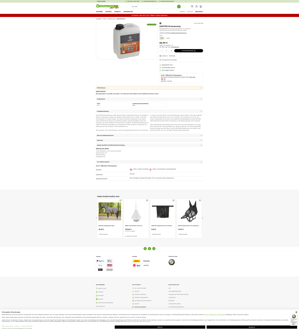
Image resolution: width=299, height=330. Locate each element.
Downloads (100, 140)
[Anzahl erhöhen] (171, 50)
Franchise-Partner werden (105, 302)
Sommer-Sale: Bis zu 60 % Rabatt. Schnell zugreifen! (150, 15)
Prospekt (100, 292)
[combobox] (155, 6)
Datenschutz (172, 297)
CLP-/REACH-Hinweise (103, 162)
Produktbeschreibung (103, 111)
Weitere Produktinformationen (105, 135)
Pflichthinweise (101, 87)
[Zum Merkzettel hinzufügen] (120, 200)
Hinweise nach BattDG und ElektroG (179, 294)
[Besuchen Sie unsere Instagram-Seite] (145, 248)
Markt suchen (102, 288)
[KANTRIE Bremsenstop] (126, 41)
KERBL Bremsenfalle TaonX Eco (133, 225)
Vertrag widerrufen (140, 306)
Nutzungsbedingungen (175, 291)
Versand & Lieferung (140, 294)
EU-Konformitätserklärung (176, 306)
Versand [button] (134, 256)
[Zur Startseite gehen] (108, 6)
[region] (127, 41)
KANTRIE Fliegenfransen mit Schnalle (161, 225)
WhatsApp (101, 295)
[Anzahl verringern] (162, 50)
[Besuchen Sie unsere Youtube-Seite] (153, 248)
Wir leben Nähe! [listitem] (100, 284)
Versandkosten (175, 47)
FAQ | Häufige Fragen (140, 288)
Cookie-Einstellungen (175, 303)
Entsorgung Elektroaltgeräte (143, 300)
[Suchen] (179, 6)
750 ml (168, 38)
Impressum (171, 300)
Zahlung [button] (98, 256)
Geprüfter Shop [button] (173, 256)
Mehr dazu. (193, 77)
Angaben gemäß (173, 33)
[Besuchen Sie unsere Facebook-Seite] (149, 248)
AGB (170, 288)
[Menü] (296, 315)
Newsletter (101, 306)
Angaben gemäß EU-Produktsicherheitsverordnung (111, 145)
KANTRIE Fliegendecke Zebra (106, 225)
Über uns (100, 299)
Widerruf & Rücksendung (141, 297)
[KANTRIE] (160, 23)
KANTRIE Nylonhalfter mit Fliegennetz (188, 225)
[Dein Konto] (196, 6)
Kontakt (137, 303)
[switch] (293, 324)
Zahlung (137, 291)
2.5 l (162, 38)
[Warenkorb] (201, 6)
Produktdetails (101, 99)
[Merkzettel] (192, 6)
